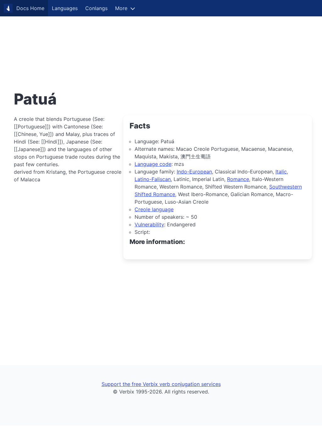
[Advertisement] (161, 44)
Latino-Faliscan (153, 179)
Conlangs (96, 8)
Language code (153, 164)
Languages (65, 8)
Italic (281, 171)
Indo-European (194, 171)
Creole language (154, 209)
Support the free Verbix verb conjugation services (161, 384)
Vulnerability (149, 224)
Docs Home (30, 8)
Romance (238, 179)
